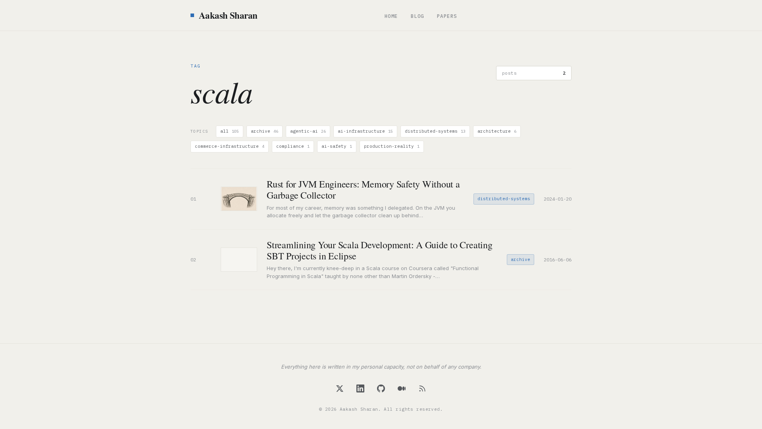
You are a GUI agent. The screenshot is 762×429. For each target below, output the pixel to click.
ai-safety (336, 146)
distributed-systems (435, 131)
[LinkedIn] (360, 388)
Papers (447, 16)
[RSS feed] (422, 388)
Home (391, 16)
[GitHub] (381, 388)
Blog (417, 16)
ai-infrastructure (365, 131)
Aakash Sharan (228, 15)
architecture (496, 131)
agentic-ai (308, 131)
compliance (293, 146)
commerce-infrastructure (229, 146)
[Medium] (402, 388)
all (229, 131)
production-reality (391, 146)
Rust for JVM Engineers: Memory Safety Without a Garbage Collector (363, 189)
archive (264, 131)
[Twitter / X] (340, 388)
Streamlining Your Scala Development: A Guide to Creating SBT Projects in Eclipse (380, 250)
